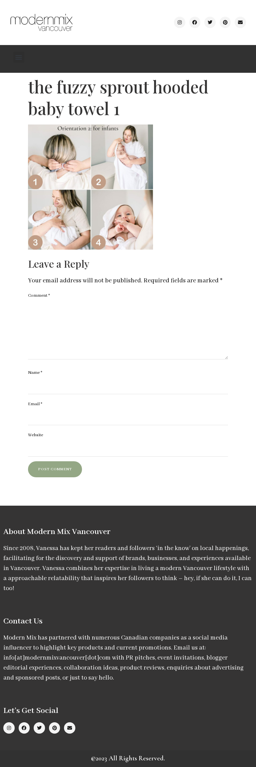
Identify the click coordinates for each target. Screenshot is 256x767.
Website (35, 435)
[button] (18, 57)
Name (35, 372)
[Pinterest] (225, 22)
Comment (39, 295)
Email (35, 404)
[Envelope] (240, 22)
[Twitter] (210, 22)
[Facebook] (195, 22)
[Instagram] (179, 22)
